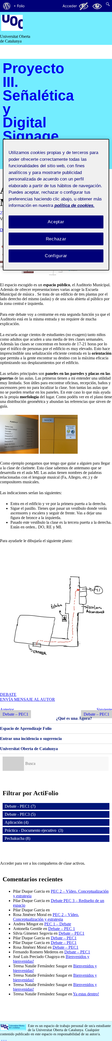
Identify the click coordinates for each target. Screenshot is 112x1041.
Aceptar (56, 221)
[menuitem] (7, 6)
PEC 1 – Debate (57, 924)
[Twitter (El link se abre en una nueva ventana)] (6, 1038)
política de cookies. (74, 205)
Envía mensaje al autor (27, 699)
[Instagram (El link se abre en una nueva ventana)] (3, 1038)
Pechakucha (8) (17, 838)
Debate (8, 694)
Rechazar (56, 238)
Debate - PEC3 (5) (20, 814)
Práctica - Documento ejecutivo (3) (34, 830)
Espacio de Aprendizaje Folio (26, 728)
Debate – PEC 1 (61, 928)
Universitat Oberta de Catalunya (29, 748)
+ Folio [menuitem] (19, 6)
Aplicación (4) (16, 822)
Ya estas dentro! (86, 994)
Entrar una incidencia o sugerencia (31, 738)
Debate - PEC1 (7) (20, 806)
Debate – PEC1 (71, 933)
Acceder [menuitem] (70, 6)
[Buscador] (13, 764)
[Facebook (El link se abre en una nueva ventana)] (1, 1038)
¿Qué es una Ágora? (74, 718)
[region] (56, 204)
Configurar (56, 255)
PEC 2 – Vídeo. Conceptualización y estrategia (46, 916)
